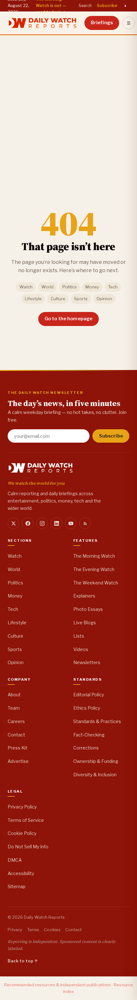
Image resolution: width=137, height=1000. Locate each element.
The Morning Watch (94, 556)
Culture (58, 298)
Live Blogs (84, 622)
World (47, 286)
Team (14, 708)
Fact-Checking (89, 734)
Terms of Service (26, 820)
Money (92, 286)
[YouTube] (70, 523)
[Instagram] (42, 523)
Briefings (102, 22)
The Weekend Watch (95, 582)
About (14, 694)
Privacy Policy (22, 806)
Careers (16, 721)
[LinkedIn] (56, 523)
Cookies (52, 929)
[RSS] (85, 523)
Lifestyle (33, 298)
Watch (25, 286)
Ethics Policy (86, 708)
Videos (80, 649)
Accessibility (21, 873)
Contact (16, 734)
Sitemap (16, 886)
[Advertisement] (68, 106)
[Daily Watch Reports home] (42, 23)
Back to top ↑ (23, 960)
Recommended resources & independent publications (57, 984)
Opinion (104, 298)
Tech (113, 286)
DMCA (15, 860)
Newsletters (86, 662)
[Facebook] (27, 523)
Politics (69, 286)
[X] (13, 523)
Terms (33, 929)
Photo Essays (88, 609)
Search (85, 5)
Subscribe (107, 5)
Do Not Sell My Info (28, 846)
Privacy (15, 929)
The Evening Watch (93, 569)
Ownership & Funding (95, 761)
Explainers (84, 595)
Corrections (86, 747)
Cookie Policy (22, 833)
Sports (81, 298)
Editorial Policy (88, 694)
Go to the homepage (69, 319)
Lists (78, 636)
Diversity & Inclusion (95, 774)
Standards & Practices (97, 721)
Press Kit (17, 747)
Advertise (18, 761)
